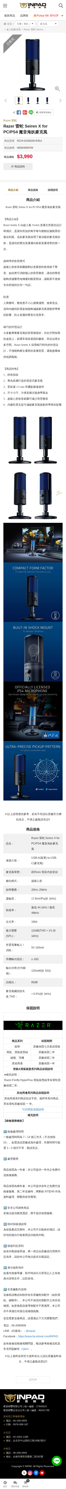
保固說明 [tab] (53, 189)
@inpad (30, 1330)
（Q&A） (25, 1348)
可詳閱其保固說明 (33, 1109)
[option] (33, 64)
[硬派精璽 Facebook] (36, 1472)
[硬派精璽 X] (24, 1472)
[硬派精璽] (33, 5)
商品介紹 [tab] (13, 189)
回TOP (33, 1379)
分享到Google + (24, 112)
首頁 (9, 23)
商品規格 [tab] (33, 189)
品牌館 (24, 15)
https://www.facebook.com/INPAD (38, 1336)
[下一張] (60, 100)
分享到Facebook (18, 112)
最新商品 (9, 15)
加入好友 (57, 1461)
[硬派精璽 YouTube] (42, 1472)
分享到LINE (31, 112)
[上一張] (5, 100)
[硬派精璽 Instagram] (30, 1472)
